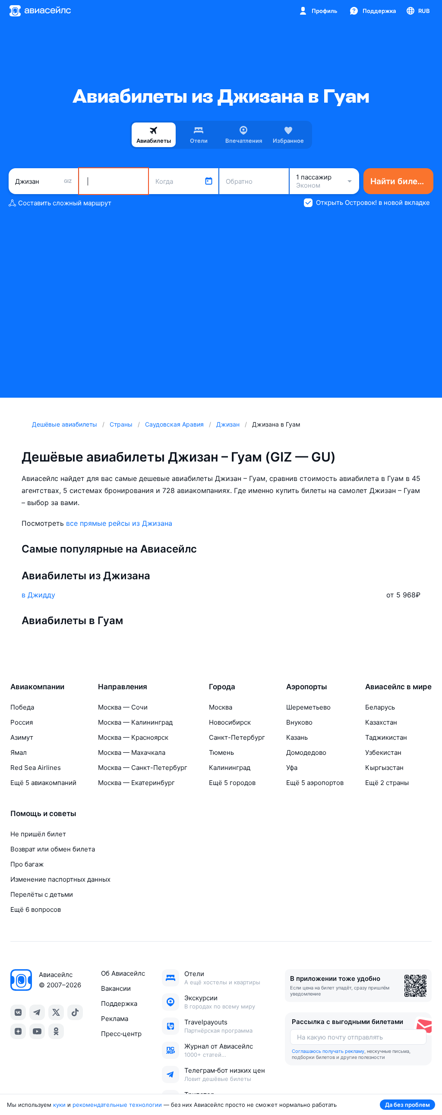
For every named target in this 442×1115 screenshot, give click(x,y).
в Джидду (38, 594)
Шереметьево (308, 707)
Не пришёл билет (38, 834)
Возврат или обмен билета (52, 849)
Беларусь (380, 707)
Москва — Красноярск (133, 737)
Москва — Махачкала (131, 752)
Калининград (229, 767)
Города (222, 686)
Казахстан (381, 722)
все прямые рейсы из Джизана (119, 523)
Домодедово (306, 752)
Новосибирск (230, 722)
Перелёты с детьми (41, 894)
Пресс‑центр (121, 1034)
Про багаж (27, 864)
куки (59, 1104)
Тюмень (221, 752)
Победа (22, 707)
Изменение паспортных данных (60, 879)
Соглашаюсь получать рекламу (328, 1051)
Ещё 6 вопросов (35, 909)
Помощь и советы (43, 813)
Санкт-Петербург (237, 737)
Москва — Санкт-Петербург (142, 767)
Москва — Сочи (123, 707)
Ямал (18, 752)
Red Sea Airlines (35, 767)
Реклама (114, 1018)
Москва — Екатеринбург (136, 783)
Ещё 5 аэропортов (315, 783)
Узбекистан (383, 752)
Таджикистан (386, 737)
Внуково (299, 722)
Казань (297, 737)
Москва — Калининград (135, 722)
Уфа (291, 767)
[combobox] (43, 181)
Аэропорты (306, 686)
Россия (21, 722)
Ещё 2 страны (387, 783)
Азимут (21, 737)
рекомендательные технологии (117, 1104)
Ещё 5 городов (232, 783)
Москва (220, 707)
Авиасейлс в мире (398, 686)
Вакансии (116, 988)
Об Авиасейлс (123, 973)
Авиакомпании (37, 686)
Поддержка (119, 1003)
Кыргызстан (384, 767)
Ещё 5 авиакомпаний (43, 783)
